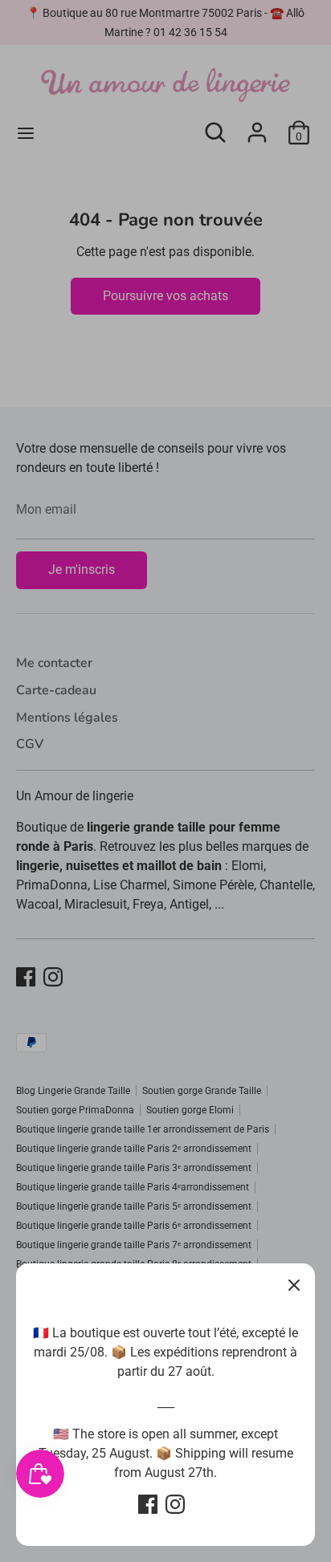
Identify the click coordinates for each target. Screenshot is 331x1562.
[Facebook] (147, 1504)
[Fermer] (294, 1284)
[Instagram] (175, 1504)
